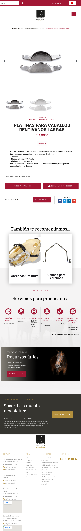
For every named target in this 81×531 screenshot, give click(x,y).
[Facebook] (61, 459)
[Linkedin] (69, 459)
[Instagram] (65, 459)
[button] (5, 61)
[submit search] (23, 3)
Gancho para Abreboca (56, 276)
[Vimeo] (76, 459)
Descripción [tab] (42, 143)
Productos (20, 28)
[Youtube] (72, 459)
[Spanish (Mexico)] (71, 3)
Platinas (42, 28)
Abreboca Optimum (25, 276)
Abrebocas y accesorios (31, 28)
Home (14, 28)
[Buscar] (9, 3)
